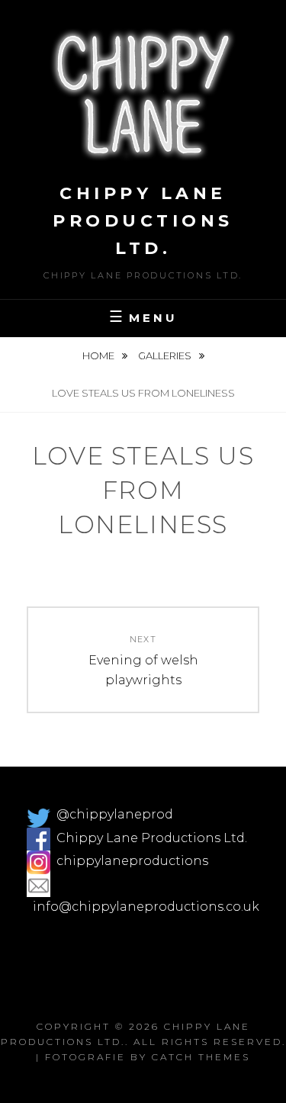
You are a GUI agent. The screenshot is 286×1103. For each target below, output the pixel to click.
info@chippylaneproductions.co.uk (146, 906)
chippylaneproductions (132, 861)
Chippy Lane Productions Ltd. (143, 221)
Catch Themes (201, 1057)
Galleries (166, 355)
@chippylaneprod (114, 815)
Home (99, 355)
